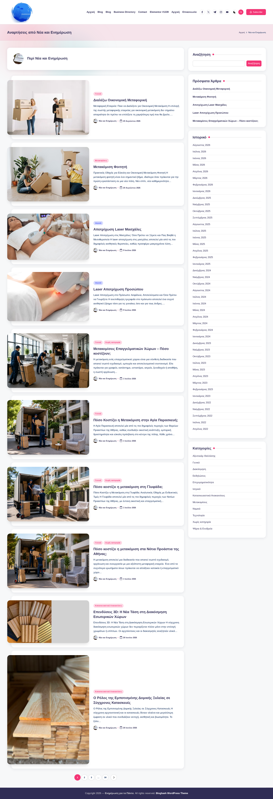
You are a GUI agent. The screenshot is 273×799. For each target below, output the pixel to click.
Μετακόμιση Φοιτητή (110, 167)
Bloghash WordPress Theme (172, 793)
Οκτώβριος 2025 (201, 211)
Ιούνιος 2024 (199, 303)
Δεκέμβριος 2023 (202, 343)
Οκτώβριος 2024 (201, 283)
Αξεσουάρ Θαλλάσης (204, 456)
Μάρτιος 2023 (200, 382)
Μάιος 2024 (199, 310)
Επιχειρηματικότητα (203, 482)
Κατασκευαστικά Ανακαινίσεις (108, 606)
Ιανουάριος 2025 (201, 264)
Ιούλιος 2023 (199, 363)
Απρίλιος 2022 (200, 429)
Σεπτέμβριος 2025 (202, 217)
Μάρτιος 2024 (200, 323)
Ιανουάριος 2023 (201, 396)
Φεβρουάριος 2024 (203, 330)
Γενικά (98, 94)
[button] (256, 12)
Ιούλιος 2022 (199, 422)
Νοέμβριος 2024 (201, 277)
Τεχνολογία (199, 515)
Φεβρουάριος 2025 (203, 257)
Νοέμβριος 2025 (201, 204)
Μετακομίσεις (101, 161)
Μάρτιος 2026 (200, 178)
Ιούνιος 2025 (199, 237)
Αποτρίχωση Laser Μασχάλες (117, 229)
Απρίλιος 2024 (200, 316)
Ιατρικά (98, 223)
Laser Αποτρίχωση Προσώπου (118, 289)
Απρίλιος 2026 (200, 171)
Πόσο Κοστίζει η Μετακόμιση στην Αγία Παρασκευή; (135, 420)
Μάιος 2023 (199, 369)
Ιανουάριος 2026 (201, 191)
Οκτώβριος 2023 (201, 356)
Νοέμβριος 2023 (201, 349)
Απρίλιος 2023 (200, 376)
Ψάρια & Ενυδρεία (202, 528)
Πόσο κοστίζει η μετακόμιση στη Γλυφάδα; (128, 487)
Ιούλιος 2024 (199, 297)
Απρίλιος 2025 (200, 250)
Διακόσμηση (199, 469)
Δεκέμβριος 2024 (202, 270)
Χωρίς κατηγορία (112, 342)
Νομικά (196, 508)
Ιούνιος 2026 (199, 158)
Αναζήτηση (202, 54)
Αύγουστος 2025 (201, 224)
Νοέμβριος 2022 (201, 409)
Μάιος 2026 (199, 164)
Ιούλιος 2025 (199, 231)
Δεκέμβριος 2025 (202, 198)
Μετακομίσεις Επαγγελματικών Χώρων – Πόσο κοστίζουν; (225, 121)
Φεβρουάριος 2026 (203, 184)
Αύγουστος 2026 (201, 145)
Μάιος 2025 (199, 244)
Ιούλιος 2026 (199, 151)
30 (105, 777)
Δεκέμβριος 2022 (202, 402)
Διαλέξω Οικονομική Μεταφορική (120, 100)
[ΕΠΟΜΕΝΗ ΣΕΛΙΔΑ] (114, 777)
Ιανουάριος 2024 (201, 336)
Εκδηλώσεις (199, 475)
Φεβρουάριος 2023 (203, 389)
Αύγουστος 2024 (201, 290)
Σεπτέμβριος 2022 (202, 415)
